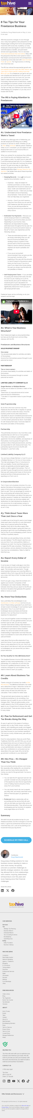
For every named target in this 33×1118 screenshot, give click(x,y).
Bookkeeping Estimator (9, 1023)
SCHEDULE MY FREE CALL (16, 840)
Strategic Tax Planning (10, 928)
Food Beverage (7, 981)
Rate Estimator (6, 1021)
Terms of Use (6, 1031)
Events (4, 1013)
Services (5, 924)
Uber (23, 60)
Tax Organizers (7, 998)
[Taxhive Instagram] (4, 1081)
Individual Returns (8, 932)
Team (4, 1015)
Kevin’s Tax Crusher (8, 1000)
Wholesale (5, 975)
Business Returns (8, 930)
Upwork (8, 62)
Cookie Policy (6, 1033)
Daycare (5, 977)
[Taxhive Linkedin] (8, 1081)
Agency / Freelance (8, 961)
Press (4, 1025)
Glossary (5, 1004)
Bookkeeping (7, 936)
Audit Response (8, 938)
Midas (4, 1037)
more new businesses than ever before (13, 54)
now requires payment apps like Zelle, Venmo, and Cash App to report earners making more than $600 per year (16, 71)
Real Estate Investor (8, 957)
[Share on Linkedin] (2, 890)
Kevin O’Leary (6, 1011)
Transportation (6, 967)
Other (4, 983)
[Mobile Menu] (29, 3)
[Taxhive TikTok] (28, 1081)
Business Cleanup (9, 944)
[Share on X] (7, 890)
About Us (5, 1019)
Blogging (5, 963)
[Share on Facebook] (12, 890)
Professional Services (8, 971)
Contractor (5, 955)
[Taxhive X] (18, 1081)
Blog (4, 996)
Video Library (6, 994)
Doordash (28, 60)
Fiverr (2, 62)
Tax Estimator (6, 1002)
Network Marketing (8, 959)
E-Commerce (6, 965)
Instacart (12, 145)
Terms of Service (7, 1027)
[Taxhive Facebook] (23, 1081)
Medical (5, 979)
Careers (5, 1017)
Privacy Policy (6, 1029)
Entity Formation (8, 942)
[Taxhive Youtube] (13, 1081)
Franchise (5, 969)
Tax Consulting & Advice (10, 934)
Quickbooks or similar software (10, 603)
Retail (4, 973)
